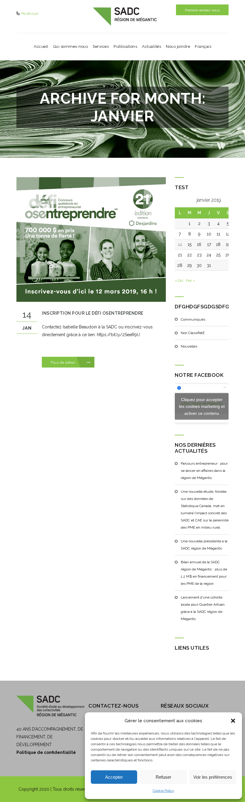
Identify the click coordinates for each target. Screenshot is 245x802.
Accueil (41, 46)
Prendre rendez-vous (202, 10)
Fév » (190, 280)
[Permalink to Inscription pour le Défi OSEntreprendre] (91, 239)
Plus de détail (63, 362)
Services (101, 46)
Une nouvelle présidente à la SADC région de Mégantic (204, 544)
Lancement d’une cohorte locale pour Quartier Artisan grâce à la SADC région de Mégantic (203, 608)
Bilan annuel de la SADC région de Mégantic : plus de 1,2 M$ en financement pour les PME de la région (204, 573)
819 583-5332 (29, 13)
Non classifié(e (193, 333)
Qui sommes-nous (70, 46)
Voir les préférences (212, 777)
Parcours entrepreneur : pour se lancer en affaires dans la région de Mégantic (204, 470)
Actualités (151, 46)
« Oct (179, 280)
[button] (233, 721)
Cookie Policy (163, 791)
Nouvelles (189, 346)
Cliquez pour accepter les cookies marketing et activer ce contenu (202, 406)
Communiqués (193, 319)
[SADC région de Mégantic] (125, 16)
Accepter (114, 777)
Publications (125, 46)
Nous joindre (178, 46)
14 (180, 244)
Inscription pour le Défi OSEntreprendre (92, 313)
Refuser (163, 777)
